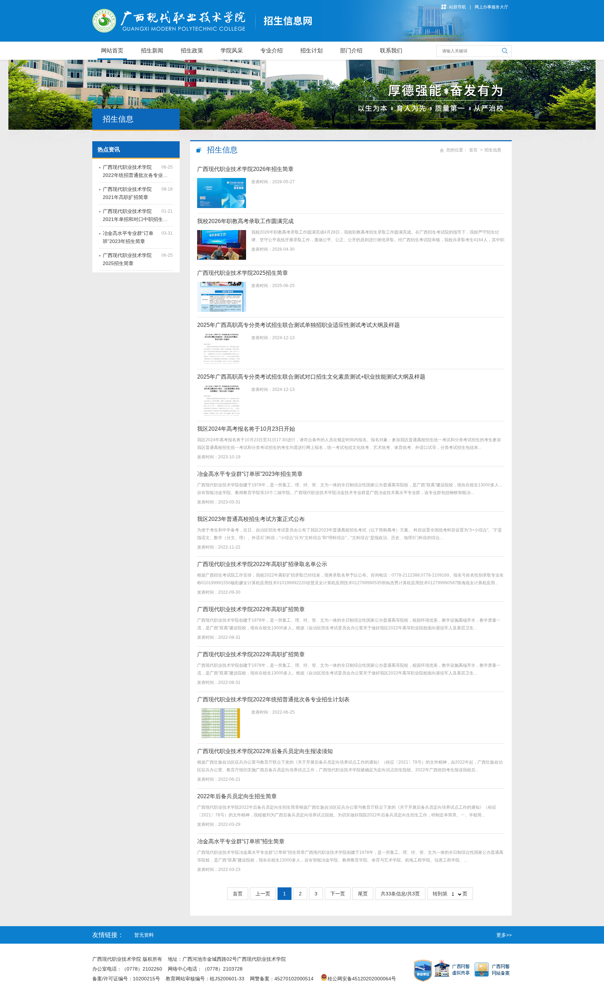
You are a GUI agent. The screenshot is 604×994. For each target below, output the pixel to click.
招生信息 (492, 150)
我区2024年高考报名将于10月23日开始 (246, 429)
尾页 (363, 893)
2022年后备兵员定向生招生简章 (237, 796)
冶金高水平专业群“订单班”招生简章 (241, 841)
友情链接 (104, 934)
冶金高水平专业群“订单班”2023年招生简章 (250, 474)
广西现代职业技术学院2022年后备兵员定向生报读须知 (265, 751)
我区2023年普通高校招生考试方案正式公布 (251, 519)
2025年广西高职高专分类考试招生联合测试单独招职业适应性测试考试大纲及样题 (298, 325)
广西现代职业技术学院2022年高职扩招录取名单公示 (262, 564)
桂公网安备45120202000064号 (363, 978)
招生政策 (192, 50)
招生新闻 (152, 50)
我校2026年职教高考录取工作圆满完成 (245, 221)
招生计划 (311, 50)
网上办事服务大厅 (491, 7)
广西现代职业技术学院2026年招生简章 (245, 169)
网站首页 (112, 50)
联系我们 (391, 50)
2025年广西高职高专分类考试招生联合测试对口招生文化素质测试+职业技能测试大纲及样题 (311, 377)
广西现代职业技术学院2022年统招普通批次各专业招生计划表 (273, 699)
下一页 (337, 893)
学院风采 (232, 50)
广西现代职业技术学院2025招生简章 (242, 273)
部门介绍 (351, 50)
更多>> (504, 935)
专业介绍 (271, 50)
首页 (473, 150)
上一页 (263, 893)
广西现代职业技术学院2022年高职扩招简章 (251, 609)
